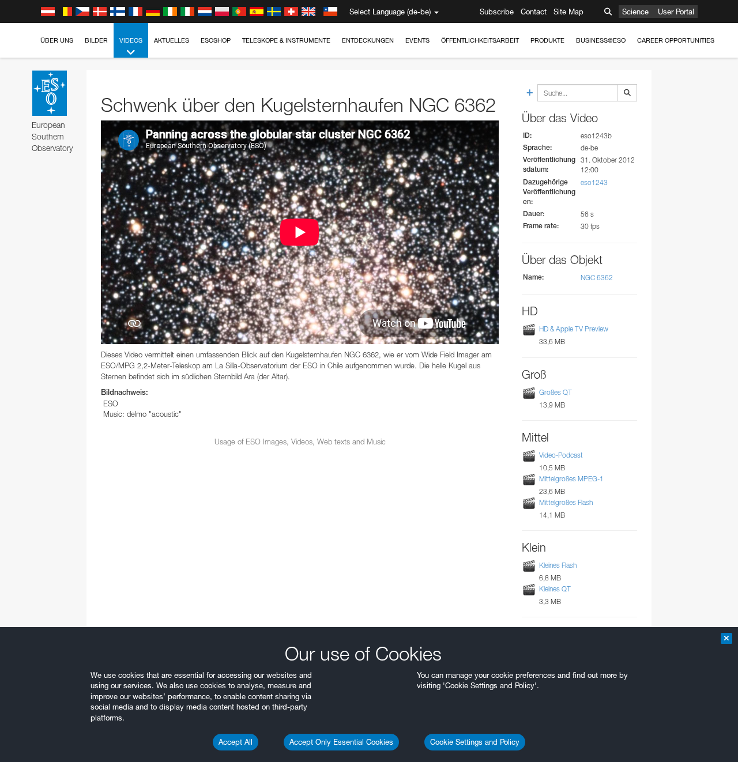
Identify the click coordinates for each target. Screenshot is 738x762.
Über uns (56, 40)
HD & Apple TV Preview (573, 329)
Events (417, 40)
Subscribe (497, 11)
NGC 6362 (597, 277)
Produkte (547, 40)
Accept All (236, 741)
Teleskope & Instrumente (286, 40)
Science (635, 11)
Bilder (96, 40)
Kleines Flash (558, 565)
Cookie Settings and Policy (474, 741)
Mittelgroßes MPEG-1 (571, 478)
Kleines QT (555, 588)
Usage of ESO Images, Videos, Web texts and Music (300, 441)
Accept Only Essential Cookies (341, 741)
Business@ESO (601, 40)
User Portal (676, 11)
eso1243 (594, 182)
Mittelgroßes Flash (566, 502)
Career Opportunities (675, 40)
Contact (534, 11)
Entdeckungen (368, 40)
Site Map (568, 11)
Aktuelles (171, 40)
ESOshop (216, 40)
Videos (130, 40)
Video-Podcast (561, 455)
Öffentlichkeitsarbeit (480, 40)
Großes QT (555, 392)
